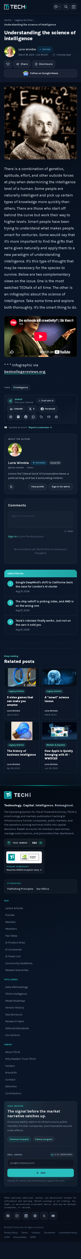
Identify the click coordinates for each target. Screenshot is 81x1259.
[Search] (66, 6)
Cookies (36, 1232)
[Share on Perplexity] (18, 416)
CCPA (7, 1237)
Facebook (50, 408)
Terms (24, 1232)
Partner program (43, 1139)
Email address (14, 1154)
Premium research (19, 1139)
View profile (37, 486)
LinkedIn (18, 408)
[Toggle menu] (73, 6)
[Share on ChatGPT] (10, 416)
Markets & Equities (55, 745)
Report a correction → (40, 427)
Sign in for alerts (61, 486)
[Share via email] (48, 416)
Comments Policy (68, 1232)
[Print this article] (56, 416)
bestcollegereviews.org (24, 372)
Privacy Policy (11, 1232)
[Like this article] (8, 64)
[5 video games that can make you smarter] (21, 677)
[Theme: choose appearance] (57, 6)
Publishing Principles (20, 888)
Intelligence (20, 387)
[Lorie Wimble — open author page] (9, 51)
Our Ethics (42, 888)
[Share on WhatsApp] (33, 416)
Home (7, 20)
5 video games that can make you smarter (20, 701)
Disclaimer (49, 1232)
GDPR (33, 1237)
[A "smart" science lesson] (59, 677)
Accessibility (19, 1237)
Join (42, 1172)
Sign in (12, 536)
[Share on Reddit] (25, 416)
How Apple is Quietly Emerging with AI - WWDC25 (58, 755)
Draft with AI (47, 400)
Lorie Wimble (27, 49)
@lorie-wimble (16, 467)
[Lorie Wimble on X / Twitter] (11, 487)
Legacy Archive (24, 20)
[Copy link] (41, 416)
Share (24, 64)
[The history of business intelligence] (21, 731)
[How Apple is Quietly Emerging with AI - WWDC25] (59, 731)
